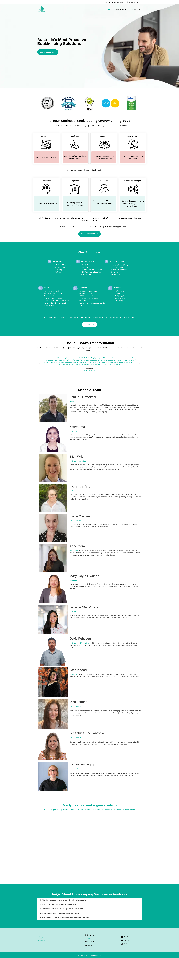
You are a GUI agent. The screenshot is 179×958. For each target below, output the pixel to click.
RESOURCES (134, 9)
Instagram (127, 944)
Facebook (127, 937)
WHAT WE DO (120, 9)
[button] (39, 364)
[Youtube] (122, 940)
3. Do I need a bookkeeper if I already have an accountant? (61, 909)
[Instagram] (122, 944)
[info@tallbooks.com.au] (106, 2)
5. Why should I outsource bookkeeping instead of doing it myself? (64, 917)
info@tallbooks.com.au (115, 2)
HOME (110, 9)
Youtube (126, 940)
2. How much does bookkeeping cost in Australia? (58, 904)
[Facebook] (122, 937)
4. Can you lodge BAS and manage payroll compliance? (60, 913)
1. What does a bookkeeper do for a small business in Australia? (63, 900)
